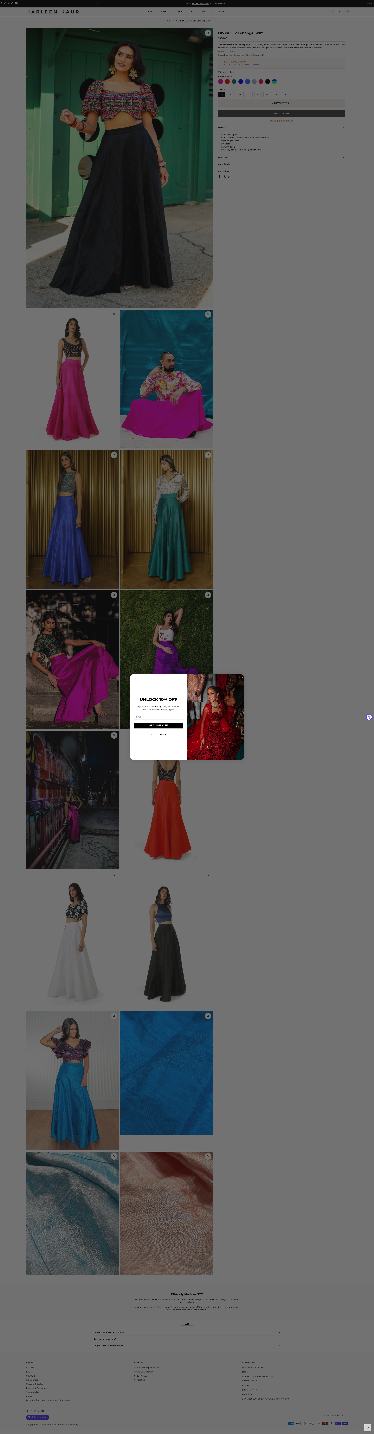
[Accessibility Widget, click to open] (369, 717)
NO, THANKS (158, 734)
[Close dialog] (241, 677)
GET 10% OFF (158, 725)
